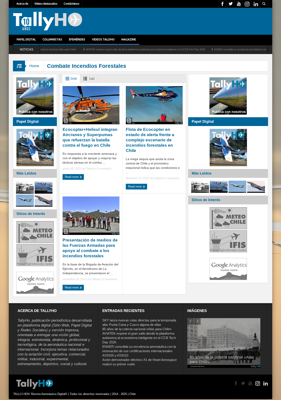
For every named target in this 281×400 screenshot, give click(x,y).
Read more (72, 176)
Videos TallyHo (103, 39)
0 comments (103, 168)
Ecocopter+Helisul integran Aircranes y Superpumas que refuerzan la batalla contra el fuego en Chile (90, 137)
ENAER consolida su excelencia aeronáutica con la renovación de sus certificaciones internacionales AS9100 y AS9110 (139, 351)
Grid (73, 78)
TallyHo (90, 168)
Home (34, 66)
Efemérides (77, 39)
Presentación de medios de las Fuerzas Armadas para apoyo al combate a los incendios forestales (90, 248)
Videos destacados (45, 3)
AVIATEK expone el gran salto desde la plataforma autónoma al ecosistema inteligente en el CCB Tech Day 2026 (129, 49)
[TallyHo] (47, 21)
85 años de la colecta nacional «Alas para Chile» (136, 329)
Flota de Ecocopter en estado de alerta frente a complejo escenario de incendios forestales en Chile (150, 140)
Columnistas (52, 39)
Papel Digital (26, 39)
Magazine (128, 39)
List (91, 78)
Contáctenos (71, 3)
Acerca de (22, 3)
